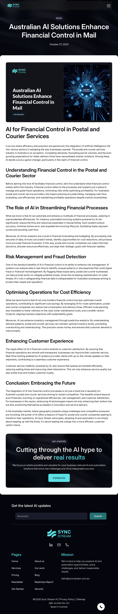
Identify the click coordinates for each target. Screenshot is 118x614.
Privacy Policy (67, 599)
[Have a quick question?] (101, 607)
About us (39, 561)
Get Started (18, 588)
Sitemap (81, 599)
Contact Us (59, 477)
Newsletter (17, 582)
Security (39, 588)
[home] (13, 5)
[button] (109, 5)
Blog (37, 575)
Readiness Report (44, 582)
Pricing (15, 575)
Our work (40, 568)
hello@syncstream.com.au (75, 578)
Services (16, 568)
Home (15, 561)
